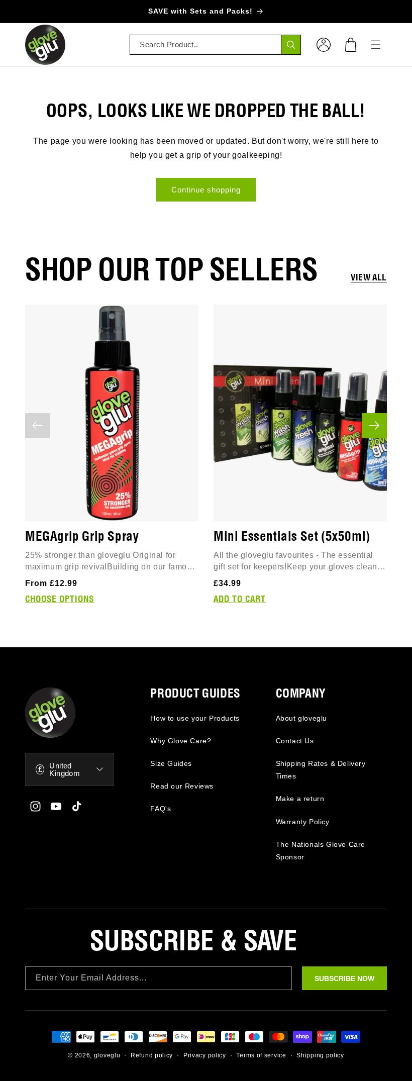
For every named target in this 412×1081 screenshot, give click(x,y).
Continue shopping (206, 189)
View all (369, 277)
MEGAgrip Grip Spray (82, 537)
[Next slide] (374, 425)
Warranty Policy (303, 822)
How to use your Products (194, 718)
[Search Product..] (291, 45)
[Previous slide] (37, 425)
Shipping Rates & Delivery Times (321, 769)
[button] (351, 45)
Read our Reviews (182, 786)
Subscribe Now (344, 978)
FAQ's (160, 809)
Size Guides (171, 763)
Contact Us (295, 741)
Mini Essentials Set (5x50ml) (292, 537)
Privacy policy (204, 1055)
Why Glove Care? (180, 741)
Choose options (59, 599)
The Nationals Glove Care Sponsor (320, 850)
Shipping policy (320, 1055)
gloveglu (107, 1055)
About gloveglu (301, 718)
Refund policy (152, 1055)
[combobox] (215, 45)
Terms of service (261, 1055)
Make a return (300, 799)
